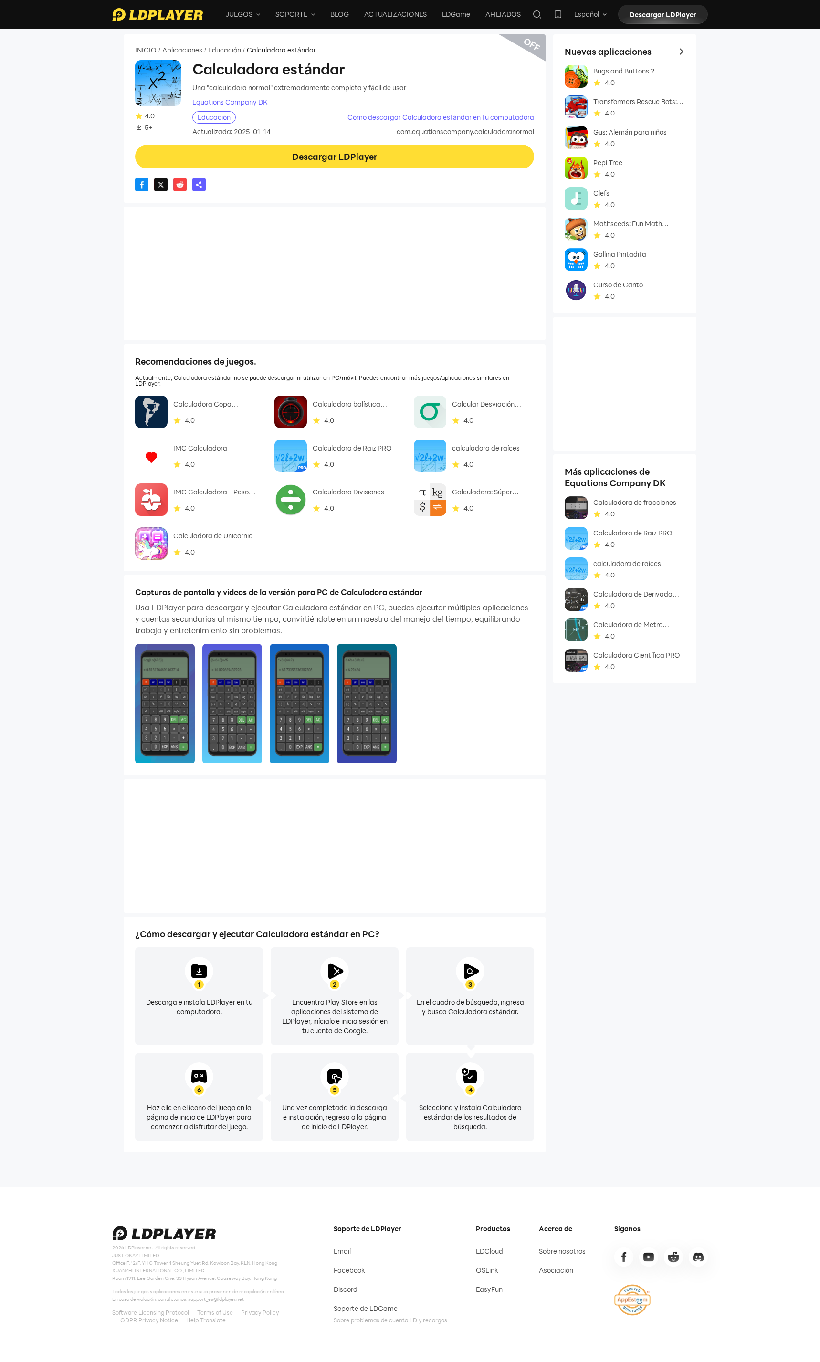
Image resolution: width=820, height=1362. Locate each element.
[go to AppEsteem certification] (632, 1300)
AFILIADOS (503, 14)
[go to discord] (698, 1257)
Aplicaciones (182, 50)
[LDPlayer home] (157, 14)
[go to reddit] (673, 1257)
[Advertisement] (335, 273)
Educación (224, 50)
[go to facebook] (623, 1257)
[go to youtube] (648, 1257)
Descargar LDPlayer (663, 14)
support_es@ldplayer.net (216, 1299)
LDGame (456, 14)
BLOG (339, 14)
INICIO (146, 50)
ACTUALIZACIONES (395, 14)
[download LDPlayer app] (558, 14)
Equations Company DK (230, 102)
